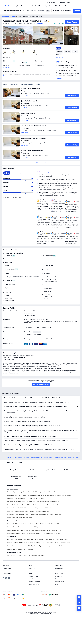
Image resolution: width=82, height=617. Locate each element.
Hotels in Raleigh (48, 457)
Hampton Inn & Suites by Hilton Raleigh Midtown (40, 492)
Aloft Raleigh (48, 508)
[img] (18, 35)
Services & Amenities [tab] (27, 84)
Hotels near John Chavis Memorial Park (40, 530)
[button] (57, 2)
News (30, 571)
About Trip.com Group (34, 584)
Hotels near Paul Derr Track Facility (15, 527)
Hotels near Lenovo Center (51, 527)
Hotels (14, 457)
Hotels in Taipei (38, 546)
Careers (30, 573)
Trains (22, 6)
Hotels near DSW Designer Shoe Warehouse (18, 523)
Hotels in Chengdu (54, 542)
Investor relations (59, 568)
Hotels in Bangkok (43, 539)
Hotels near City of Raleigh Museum (34, 527)
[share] (79, 602)
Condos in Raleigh (11, 555)
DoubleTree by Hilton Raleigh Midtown (17, 495)
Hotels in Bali (30, 549)
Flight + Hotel (49, 6)
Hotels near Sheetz (56, 530)
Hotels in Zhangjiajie (65, 542)
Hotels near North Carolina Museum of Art (17, 533)
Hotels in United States (23, 457)
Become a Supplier (59, 581)
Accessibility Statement (34, 581)
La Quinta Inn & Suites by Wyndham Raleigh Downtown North (22, 514)
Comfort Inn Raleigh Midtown (36, 508)
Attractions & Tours (37, 6)
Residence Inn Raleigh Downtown (62, 492)
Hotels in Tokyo (64, 539)
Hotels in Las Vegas (35, 542)
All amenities (6, 67)
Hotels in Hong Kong (12, 542)
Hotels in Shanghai (12, 539)
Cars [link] (28, 6)
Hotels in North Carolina (36, 457)
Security (57, 584)
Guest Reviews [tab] (14, 84)
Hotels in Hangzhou (12, 549)
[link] (50, 2)
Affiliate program (59, 573)
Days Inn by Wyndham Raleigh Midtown (17, 492)
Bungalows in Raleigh (22, 555)
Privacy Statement (33, 579)
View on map (59, 78)
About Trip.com (32, 568)
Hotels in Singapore (48, 546)
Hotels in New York (59, 546)
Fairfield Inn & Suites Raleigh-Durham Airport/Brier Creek (42, 495)
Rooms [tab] (5, 84)
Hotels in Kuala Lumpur (13, 546)
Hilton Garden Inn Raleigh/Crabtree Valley (39, 511)
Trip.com (9, 457)
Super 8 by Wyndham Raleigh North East (17, 508)
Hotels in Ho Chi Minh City (26, 546)
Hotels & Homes (7, 6)
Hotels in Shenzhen (54, 539)
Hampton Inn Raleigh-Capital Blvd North (17, 498)
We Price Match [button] (60, 23)
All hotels (57, 579)
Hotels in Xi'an (21, 549)
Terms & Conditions (33, 576)
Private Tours (58, 6)
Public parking (8, 255)
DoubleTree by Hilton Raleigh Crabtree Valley (50, 514)
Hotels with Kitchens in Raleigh (37, 555)
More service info (7, 573)
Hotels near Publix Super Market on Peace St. (18, 530)
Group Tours (68, 6)
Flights (16, 6)
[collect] (79, 597)
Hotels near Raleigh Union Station (52, 533)
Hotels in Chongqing (24, 542)
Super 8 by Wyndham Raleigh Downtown (17, 511)
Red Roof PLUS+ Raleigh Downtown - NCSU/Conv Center (21, 501)
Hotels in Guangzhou (32, 539)
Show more (6, 76)
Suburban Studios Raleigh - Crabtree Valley (48, 504)
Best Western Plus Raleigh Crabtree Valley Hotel (49, 501)
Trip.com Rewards (59, 571)
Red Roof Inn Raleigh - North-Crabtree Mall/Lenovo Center (22, 504)
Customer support (7, 568)
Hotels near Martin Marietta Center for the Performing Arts (44, 523)
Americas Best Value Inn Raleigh (36, 498)
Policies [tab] (38, 84)
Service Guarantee (7, 571)
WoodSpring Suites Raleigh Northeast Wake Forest (25, 21)
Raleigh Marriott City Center (64, 495)
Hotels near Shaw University (36, 533)
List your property (59, 576)
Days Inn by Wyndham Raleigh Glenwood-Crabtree (19, 517)
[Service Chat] (79, 608)
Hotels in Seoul (45, 542)
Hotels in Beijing (22, 539)
